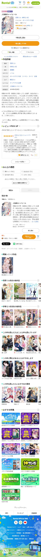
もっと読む (35, 221)
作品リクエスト (11, 530)
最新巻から (11, 199)
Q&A (23, 527)
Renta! (3, 248)
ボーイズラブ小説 (28, 20)
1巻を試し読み (20, 37)
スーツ (31, 76)
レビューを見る (19, 162)
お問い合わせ (30, 527)
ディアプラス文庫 (15, 83)
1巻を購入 (20, 43)
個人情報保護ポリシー (28, 533)
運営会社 (31, 539)
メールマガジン (30, 530)
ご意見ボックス (21, 530)
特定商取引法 (15, 536)
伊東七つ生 (25, 17)
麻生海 (28, 404)
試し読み (30, 230)
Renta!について (11, 527)
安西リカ (18, 17)
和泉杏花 (4, 404)
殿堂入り (12, 80)
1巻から (4, 199)
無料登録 (36, 3)
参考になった (25, 155)
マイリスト (31, 52)
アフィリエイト (11, 533)
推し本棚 (11, 52)
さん (23, 136)
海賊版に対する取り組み (21, 539)
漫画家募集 (10, 539)
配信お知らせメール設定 (30, 56)
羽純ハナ (16, 404)
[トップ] (6, 3)
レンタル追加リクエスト (11, 56)
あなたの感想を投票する (20, 183)
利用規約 (19, 533)
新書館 (12, 70)
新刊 (6, 513)
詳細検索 (34, 513)
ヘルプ (19, 527)
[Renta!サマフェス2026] (12, 2)
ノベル (12, 73)
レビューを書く (23, 28)
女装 (35, 76)
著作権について (25, 536)
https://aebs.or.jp (14, 554)
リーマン (25, 76)
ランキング (20, 513)
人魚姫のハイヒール (16, 86)
